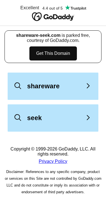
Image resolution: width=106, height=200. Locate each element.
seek (34, 118)
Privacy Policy (53, 161)
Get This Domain (53, 53)
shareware (43, 86)
